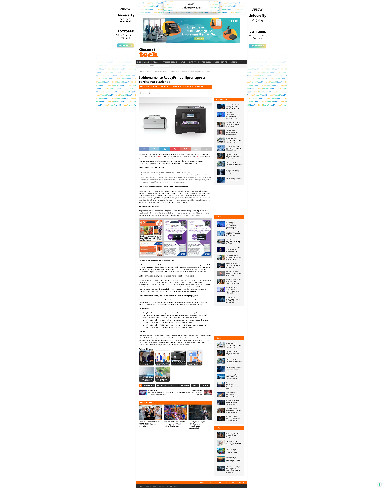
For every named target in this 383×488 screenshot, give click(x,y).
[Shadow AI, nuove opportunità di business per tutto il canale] (221, 265)
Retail (183, 62)
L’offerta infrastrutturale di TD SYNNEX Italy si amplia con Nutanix (150, 424)
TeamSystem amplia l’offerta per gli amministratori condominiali (197, 425)
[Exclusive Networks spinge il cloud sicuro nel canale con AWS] (221, 273)
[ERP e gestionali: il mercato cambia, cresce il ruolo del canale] (221, 451)
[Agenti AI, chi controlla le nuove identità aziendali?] (221, 180)
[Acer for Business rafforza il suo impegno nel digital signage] (221, 410)
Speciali (234, 62)
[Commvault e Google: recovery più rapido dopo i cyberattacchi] (221, 106)
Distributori (194, 62)
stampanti (159, 156)
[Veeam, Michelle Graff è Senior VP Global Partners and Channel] (221, 281)
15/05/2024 (144, 93)
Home (139, 62)
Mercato (156, 62)
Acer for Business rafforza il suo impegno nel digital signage (233, 410)
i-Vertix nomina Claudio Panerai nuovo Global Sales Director (233, 124)
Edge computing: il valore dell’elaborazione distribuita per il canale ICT (233, 460)
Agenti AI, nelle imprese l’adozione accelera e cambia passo (233, 156)
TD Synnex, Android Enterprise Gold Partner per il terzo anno (233, 257)
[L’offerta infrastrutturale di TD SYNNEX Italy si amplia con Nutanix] (150, 412)
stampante (205, 385)
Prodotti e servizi (170, 62)
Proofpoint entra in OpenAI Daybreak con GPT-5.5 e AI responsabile (233, 300)
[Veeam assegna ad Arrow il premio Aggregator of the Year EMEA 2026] (221, 289)
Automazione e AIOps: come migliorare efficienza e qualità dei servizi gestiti (233, 469)
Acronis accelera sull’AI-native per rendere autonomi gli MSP (233, 249)
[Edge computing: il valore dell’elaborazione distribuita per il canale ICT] (221, 459)
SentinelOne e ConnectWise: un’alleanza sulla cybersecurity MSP (231, 115)
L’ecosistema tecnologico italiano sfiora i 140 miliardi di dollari (232, 385)
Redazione (242, 482)
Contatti (211, 482)
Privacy (220, 482)
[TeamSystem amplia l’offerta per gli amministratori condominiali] (200, 412)
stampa (194, 385)
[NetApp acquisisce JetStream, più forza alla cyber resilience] (221, 140)
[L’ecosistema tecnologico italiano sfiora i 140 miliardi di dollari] (221, 384)
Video (217, 62)
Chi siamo (201, 482)
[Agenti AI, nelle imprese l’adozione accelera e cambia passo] (221, 156)
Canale (146, 62)
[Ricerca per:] (159, 66)
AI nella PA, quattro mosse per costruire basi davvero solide (234, 164)
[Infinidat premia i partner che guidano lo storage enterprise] (221, 241)
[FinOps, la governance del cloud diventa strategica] (221, 435)
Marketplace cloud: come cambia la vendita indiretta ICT (233, 443)
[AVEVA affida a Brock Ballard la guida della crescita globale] (221, 132)
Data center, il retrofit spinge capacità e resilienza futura (233, 402)
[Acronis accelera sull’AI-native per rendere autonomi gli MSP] (221, 249)
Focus (218, 428)
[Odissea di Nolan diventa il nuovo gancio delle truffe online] (221, 418)
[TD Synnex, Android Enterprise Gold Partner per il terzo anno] (221, 257)
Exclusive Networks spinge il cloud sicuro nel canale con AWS (233, 273)
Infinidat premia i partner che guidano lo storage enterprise (233, 241)
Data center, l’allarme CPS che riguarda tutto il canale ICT (233, 172)
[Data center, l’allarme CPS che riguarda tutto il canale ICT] (221, 172)
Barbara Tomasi (155, 93)
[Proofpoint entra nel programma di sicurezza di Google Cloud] (221, 148)
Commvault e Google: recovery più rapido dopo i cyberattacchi (233, 106)
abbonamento (149, 385)
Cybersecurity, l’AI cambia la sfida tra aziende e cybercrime (232, 376)
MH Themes (173, 486)
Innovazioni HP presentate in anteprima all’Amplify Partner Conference (174, 424)
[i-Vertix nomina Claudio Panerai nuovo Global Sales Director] (221, 124)
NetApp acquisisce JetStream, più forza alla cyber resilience (233, 140)
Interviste (225, 62)
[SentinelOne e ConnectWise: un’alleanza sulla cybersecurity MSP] (221, 114)
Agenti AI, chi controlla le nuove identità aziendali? (234, 179)
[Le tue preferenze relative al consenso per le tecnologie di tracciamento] (379, 484)
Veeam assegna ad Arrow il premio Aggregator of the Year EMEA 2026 (233, 290)
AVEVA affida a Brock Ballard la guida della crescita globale (232, 132)
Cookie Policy (230, 482)
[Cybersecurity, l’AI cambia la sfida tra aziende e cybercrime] (221, 376)
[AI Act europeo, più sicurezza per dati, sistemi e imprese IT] (221, 394)
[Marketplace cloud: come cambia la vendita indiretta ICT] (221, 443)
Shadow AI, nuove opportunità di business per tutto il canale (233, 265)
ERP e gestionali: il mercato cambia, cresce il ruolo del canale (233, 451)
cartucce (173, 385)
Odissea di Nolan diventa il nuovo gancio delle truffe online (233, 418)
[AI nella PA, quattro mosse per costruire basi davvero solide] (221, 164)
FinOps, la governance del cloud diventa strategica (233, 435)
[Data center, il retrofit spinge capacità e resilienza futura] (221, 402)
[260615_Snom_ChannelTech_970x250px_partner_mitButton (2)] (191, 42)
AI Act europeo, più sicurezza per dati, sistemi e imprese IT (232, 394)
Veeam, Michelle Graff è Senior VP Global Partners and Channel (233, 281)
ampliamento (161, 385)
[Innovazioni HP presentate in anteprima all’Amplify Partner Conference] (175, 412)
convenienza (184, 385)
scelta (197, 156)
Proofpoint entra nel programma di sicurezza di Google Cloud (233, 148)
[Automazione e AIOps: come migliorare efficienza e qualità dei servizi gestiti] (221, 468)
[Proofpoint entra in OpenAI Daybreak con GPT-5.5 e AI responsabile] (221, 299)
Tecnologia (206, 62)
